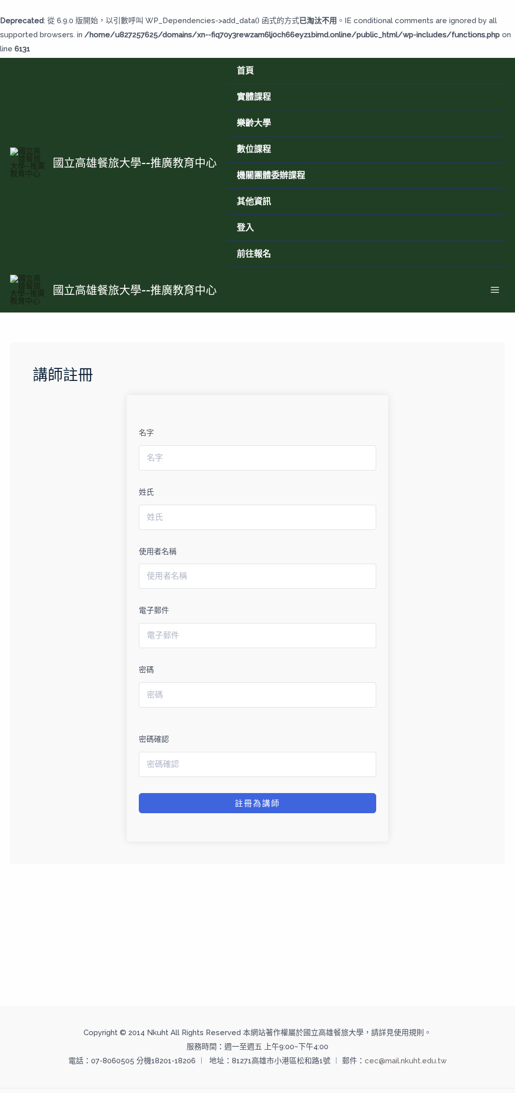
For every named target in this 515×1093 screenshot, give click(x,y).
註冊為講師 (257, 803)
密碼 (146, 669)
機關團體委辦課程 (271, 175)
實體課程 (254, 97)
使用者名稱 (158, 551)
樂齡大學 (254, 123)
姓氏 (146, 492)
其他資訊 (254, 201)
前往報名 (254, 254)
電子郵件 (154, 610)
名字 (146, 432)
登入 (245, 227)
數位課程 (254, 149)
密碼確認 (154, 739)
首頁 (245, 70)
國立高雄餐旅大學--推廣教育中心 (135, 162)
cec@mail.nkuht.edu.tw (406, 1060)
